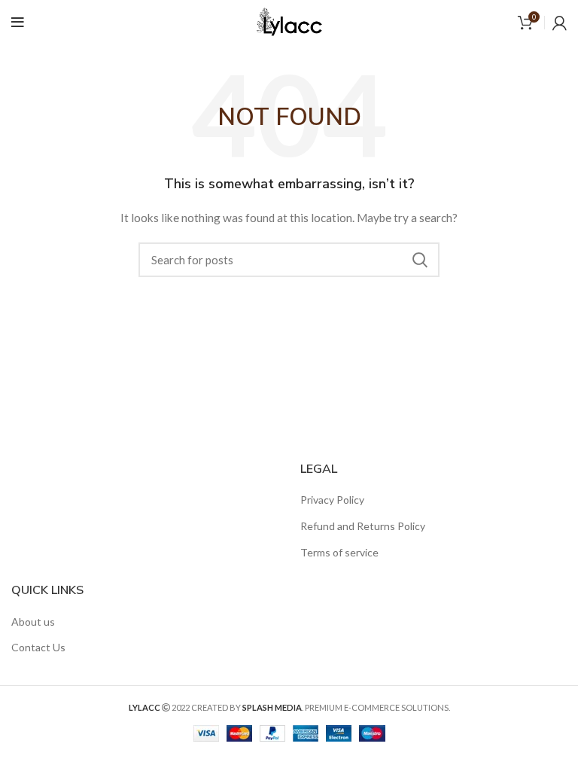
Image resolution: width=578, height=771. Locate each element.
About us (33, 621)
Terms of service (339, 552)
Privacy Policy (332, 499)
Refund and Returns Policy (362, 526)
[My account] (559, 23)
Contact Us (38, 647)
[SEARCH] (419, 259)
